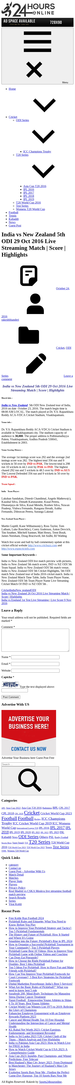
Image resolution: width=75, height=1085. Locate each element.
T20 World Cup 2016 (28, 202)
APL (3, 808)
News (12, 222)
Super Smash (18, 843)
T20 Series (39, 842)
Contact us (15, 868)
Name (6, 657)
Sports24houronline (50, 1081)
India (13, 590)
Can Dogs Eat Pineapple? (23, 957)
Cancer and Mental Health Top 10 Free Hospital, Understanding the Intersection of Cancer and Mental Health (39, 1023)
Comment (8, 627)
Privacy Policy (17, 887)
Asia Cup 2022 (13, 808)
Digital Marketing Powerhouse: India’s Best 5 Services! (40, 983)
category (14, 864)
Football (13, 212)
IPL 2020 (26, 832)
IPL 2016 (28, 189)
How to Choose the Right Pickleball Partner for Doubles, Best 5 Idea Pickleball (36, 962)
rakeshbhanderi (10, 319)
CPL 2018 (7, 813)
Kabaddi (14, 218)
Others (43, 837)
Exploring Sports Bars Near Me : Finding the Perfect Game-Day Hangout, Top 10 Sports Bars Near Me (39, 1074)
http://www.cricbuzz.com (42, 545)
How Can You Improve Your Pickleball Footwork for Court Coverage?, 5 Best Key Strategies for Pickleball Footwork (40, 977)
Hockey (37, 819)
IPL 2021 (36, 832)
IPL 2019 (28, 199)
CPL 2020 (19, 814)
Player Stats (15, 881)
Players (13, 884)
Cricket (13, 116)
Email (5, 663)
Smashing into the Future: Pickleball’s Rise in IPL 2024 (40, 941)
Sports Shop (6, 843)
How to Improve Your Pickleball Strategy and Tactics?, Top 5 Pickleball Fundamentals (40, 929)
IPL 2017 (28, 192)
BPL (55, 807)
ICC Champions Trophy (37, 151)
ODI (33, 590)
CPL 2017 (64, 807)
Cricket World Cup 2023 (56, 813)
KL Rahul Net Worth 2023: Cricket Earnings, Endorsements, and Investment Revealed (35, 1031)
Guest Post (15, 225)
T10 (26, 843)
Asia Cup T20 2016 (34, 186)
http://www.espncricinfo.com (18, 548)
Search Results (17, 897)
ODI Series (28, 836)
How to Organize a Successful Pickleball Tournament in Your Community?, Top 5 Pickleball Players (41, 946)
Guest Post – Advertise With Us (27, 871)
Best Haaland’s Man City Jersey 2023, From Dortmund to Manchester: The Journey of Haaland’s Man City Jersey (40, 1066)
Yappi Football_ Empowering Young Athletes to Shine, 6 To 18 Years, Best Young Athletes (40, 1002)
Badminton (47, 808)
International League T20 (27, 828)
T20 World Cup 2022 (36, 847)
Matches (13, 877)
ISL (62, 832)
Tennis (12, 215)
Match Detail (16, 874)
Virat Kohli (15, 904)
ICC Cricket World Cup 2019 (32, 823)
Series (12, 900)
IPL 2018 (28, 196)
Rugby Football (61, 837)
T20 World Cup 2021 (17, 847)
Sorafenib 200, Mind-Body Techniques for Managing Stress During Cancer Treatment (39, 995)
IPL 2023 (54, 832)
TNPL (4, 851)
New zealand (23, 590)
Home (12, 88)
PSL (51, 837)
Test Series (22, 205)
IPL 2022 (45, 833)
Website (6, 670)
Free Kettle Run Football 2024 (26, 918)
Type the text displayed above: (37, 686)
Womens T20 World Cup (30, 209)
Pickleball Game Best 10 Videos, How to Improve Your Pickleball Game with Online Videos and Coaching (41, 952)
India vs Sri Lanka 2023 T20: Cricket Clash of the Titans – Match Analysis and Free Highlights (37, 1038)
